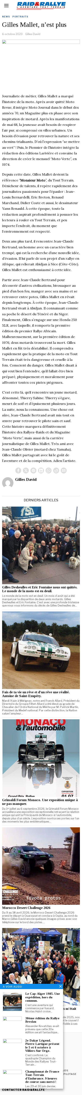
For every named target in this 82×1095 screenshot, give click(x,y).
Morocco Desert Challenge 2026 (26, 908)
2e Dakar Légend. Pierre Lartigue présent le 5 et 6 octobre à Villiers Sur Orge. (42, 1046)
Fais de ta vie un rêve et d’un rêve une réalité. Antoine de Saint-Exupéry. (36, 694)
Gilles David (32, 34)
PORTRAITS (20, 16)
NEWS (6, 16)
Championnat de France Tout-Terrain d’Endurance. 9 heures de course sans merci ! (42, 1077)
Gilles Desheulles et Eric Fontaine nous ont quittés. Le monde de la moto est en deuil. (39, 589)
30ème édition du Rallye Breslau (42, 1020)
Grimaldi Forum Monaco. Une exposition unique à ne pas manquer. (40, 802)
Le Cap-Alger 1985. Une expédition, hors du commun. (42, 997)
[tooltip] (18, 470)
